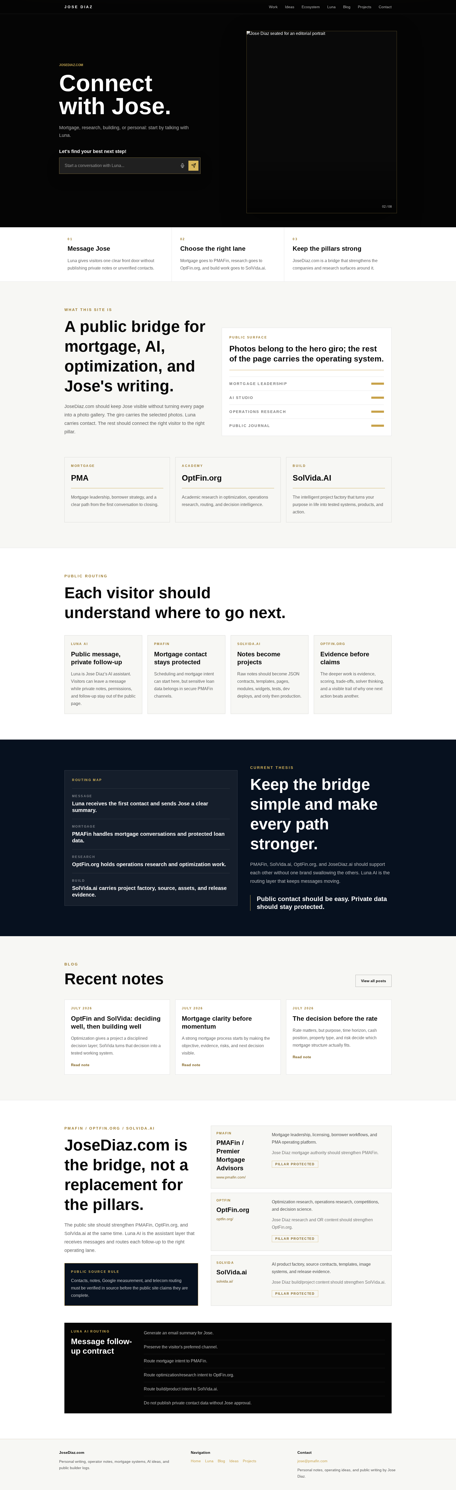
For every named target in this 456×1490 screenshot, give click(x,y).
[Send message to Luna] (193, 166)
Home (196, 1461)
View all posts (373, 981)
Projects (364, 7)
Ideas (289, 7)
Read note (80, 1065)
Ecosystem (311, 7)
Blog (346, 7)
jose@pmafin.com (312, 1461)
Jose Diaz (78, 7)
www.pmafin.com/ (231, 1177)
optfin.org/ (224, 1219)
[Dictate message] (182, 166)
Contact (385, 7)
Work (273, 7)
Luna (331, 7)
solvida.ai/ (224, 1281)
